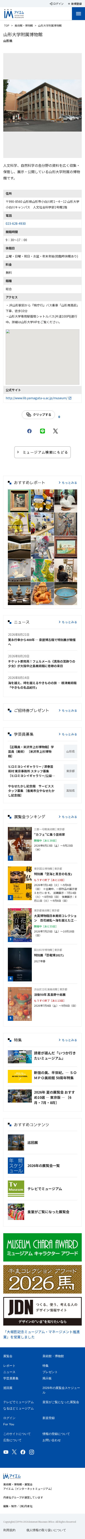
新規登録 (48, 1418)
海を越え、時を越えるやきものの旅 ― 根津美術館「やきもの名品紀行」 (42, 685)
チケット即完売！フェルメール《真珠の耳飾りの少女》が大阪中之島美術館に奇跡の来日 (41, 663)
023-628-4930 (16, 223)
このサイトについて (17, 1434)
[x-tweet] (55, 431)
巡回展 (32, 1142)
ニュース (9, 1372)
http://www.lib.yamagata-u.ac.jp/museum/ (36, 398)
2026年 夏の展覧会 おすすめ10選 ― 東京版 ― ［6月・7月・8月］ (54, 1097)
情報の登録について (56, 1434)
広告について (12, 1440)
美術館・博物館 (24, 25)
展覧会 (7, 1356)
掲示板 (47, 1378)
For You (8, 1424)
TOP (6, 25)
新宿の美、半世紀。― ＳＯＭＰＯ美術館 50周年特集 (55, 1075)
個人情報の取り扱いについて (46, 1530)
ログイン (9, 1418)
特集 (45, 1365)
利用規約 (9, 1530)
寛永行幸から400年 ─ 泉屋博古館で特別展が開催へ (42, 642)
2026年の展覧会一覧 (43, 1165)
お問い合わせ (51, 1440)
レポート (9, 1365)
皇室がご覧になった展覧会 (48, 1211)
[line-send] (42, 431)
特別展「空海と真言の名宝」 (54, 874)
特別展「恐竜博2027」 (49, 955)
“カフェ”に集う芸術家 (49, 834)
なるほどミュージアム (18, 1408)
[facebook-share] (29, 431)
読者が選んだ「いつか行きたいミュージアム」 (55, 1055)
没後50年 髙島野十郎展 (50, 994)
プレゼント (50, 1372)
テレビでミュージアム (44, 1188)
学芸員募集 (11, 1378)
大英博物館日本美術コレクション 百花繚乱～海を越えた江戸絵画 (55, 918)
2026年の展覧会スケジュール (61, 1390)
